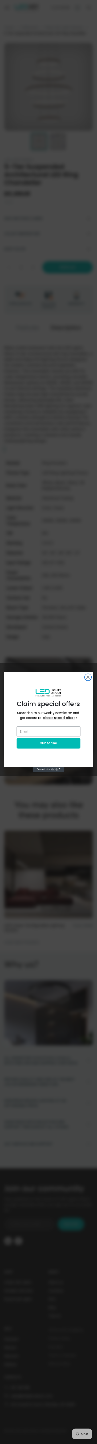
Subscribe (48, 743)
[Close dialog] (88, 677)
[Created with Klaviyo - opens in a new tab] (49, 769)
